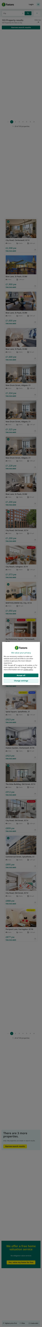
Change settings (21, 680)
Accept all (21, 675)
